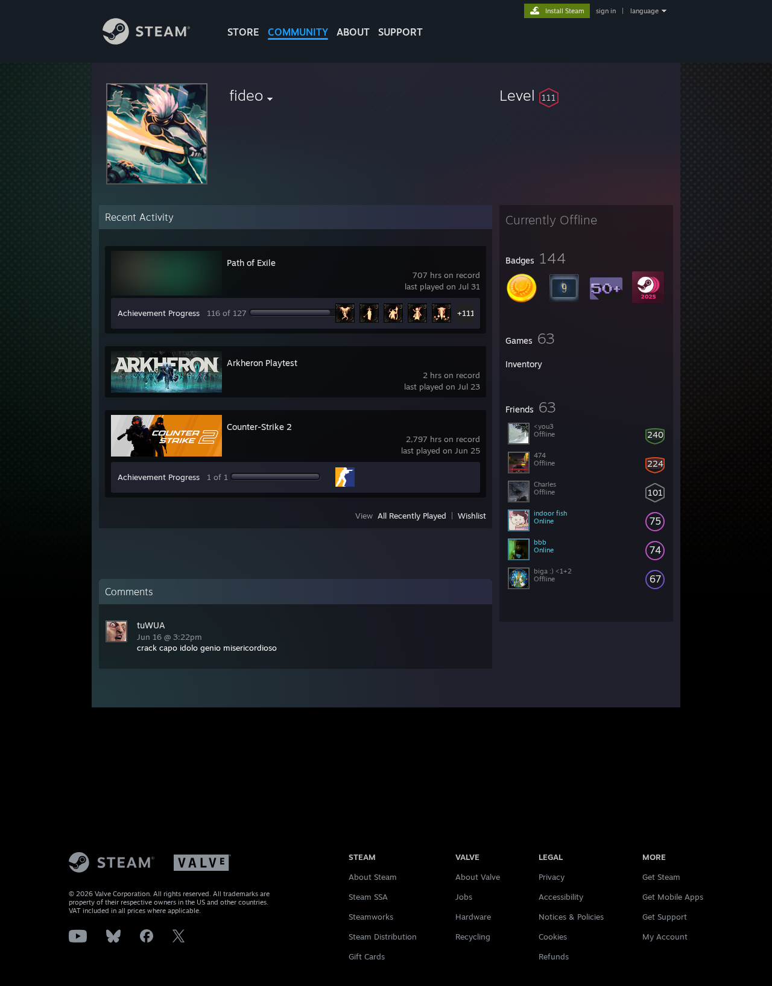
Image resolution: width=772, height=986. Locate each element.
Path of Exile (251, 263)
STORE (243, 32)
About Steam (373, 877)
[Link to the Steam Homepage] (146, 41)
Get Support (664, 916)
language (644, 11)
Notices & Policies (571, 916)
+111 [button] (466, 313)
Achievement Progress (159, 313)
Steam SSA (368, 897)
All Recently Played (412, 515)
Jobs (463, 897)
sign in (606, 11)
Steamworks (371, 916)
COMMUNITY (298, 32)
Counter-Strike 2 (259, 427)
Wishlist (472, 515)
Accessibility (561, 897)
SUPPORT (400, 32)
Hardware (473, 916)
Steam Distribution (383, 936)
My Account (665, 936)
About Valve (477, 877)
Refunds (554, 956)
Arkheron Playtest (262, 363)
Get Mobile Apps (672, 897)
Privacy (552, 877)
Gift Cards (367, 956)
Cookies (553, 936)
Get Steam (661, 877)
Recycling (472, 936)
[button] (586, 95)
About (353, 32)
